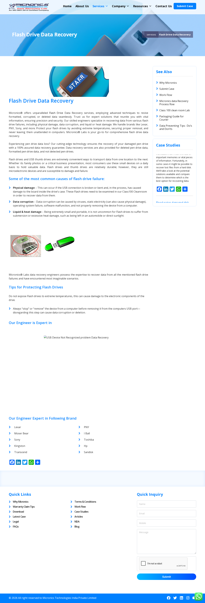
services (151, 34)
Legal (16, 521)
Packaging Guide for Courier (171, 118)
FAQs (16, 526)
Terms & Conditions (85, 501)
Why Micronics (168, 82)
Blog (76, 526)
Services (98, 6)
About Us (82, 6)
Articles (78, 516)
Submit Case (185, 6)
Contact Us (164, 6)
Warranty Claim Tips (24, 506)
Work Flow (165, 95)
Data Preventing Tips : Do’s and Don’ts (175, 127)
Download (18, 511)
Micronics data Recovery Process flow (173, 102)
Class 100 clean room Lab (174, 110)
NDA (76, 521)
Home (67, 6)
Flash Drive (56, 113)
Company (118, 6)
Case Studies (81, 511)
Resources (140, 6)
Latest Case (19, 516)
